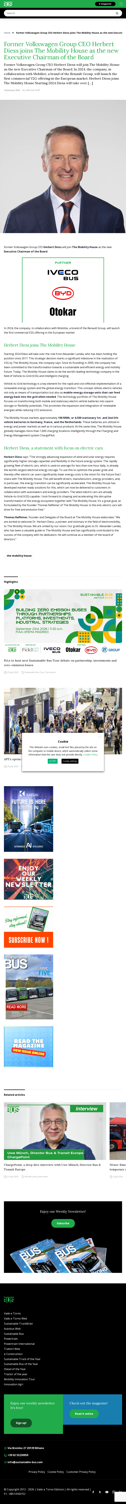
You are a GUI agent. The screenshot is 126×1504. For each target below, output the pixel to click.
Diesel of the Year (15, 1369)
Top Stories (50, 672)
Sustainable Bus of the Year (21, 1364)
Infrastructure (31, 1176)
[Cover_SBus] (63, 986)
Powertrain (11, 1339)
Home (7, 32)
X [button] (100, 736)
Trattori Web (12, 1349)
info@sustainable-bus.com (25, 1462)
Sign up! (21, 1423)
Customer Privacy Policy (81, 1472)
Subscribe (63, 1223)
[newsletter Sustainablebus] (63, 879)
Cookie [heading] (63, 741)
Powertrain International (19, 1344)
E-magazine (105, 3)
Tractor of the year (15, 1374)
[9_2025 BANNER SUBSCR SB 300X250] (63, 927)
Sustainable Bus (14, 1334)
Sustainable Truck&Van (18, 1323)
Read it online (84, 1414)
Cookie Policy (56, 1472)
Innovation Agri (13, 1384)
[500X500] (63, 298)
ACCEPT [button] (52, 761)
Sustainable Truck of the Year (22, 1359)
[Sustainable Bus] (8, 3)
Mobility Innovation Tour (19, 1379)
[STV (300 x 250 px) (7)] (63, 1046)
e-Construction (13, 1354)
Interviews (43, 1176)
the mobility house (19, 555)
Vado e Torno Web (15, 1318)
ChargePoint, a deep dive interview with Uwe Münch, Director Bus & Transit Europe (52, 1167)
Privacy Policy (37, 1472)
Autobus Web (12, 1328)
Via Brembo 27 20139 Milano (25, 1448)
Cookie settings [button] (70, 761)
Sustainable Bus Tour (34, 672)
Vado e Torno (12, 1313)
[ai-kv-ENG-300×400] (63, 819)
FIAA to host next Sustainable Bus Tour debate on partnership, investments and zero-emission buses (60, 663)
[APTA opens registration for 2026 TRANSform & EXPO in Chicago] (63, 721)
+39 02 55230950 (17, 1455)
